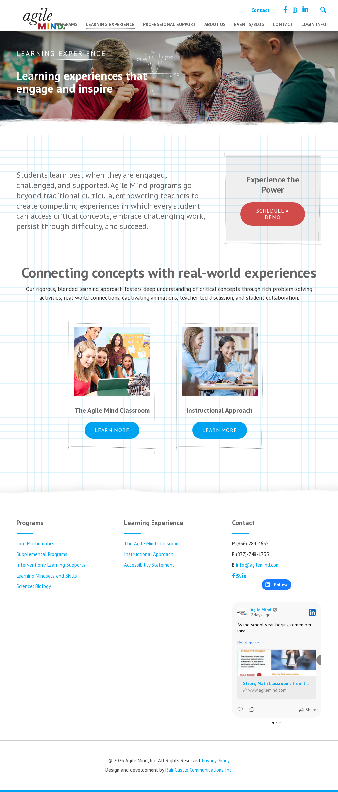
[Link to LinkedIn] (305, 10)
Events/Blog (249, 24)
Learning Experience (110, 24)
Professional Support (169, 24)
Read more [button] (248, 642)
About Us (215, 24)
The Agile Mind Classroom (152, 543)
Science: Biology (34, 586)
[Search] (323, 10)
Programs (66, 24)
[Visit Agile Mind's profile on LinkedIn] (242, 612)
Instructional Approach (148, 554)
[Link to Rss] (294, 10)
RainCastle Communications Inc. (199, 770)
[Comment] (250, 709)
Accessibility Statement (149, 565)
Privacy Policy (216, 760)
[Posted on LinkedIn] (312, 612)
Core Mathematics (35, 543)
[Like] (240, 709)
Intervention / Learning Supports (51, 565)
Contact (260, 10)
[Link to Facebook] (285, 10)
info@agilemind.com (258, 565)
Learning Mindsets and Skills (47, 576)
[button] (232, 660)
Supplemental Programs (42, 554)
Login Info (313, 24)
